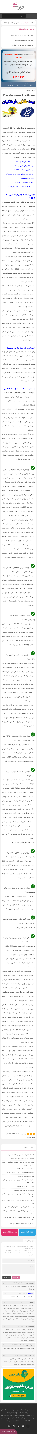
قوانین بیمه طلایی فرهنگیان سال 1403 (22, 35)
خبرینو (18, 1410)
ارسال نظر (16, 1277)
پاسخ (4, 1283)
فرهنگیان (28, 1137)
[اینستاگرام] (13, 1426)
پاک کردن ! (6, 1277)
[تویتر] (18, 1426)
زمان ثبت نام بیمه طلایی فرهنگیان (23, 40)
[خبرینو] (18, 11)
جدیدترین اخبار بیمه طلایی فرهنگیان (22, 45)
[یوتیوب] (23, 1426)
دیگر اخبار (26, 23)
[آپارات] (9, 1426)
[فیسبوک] (28, 1426)
